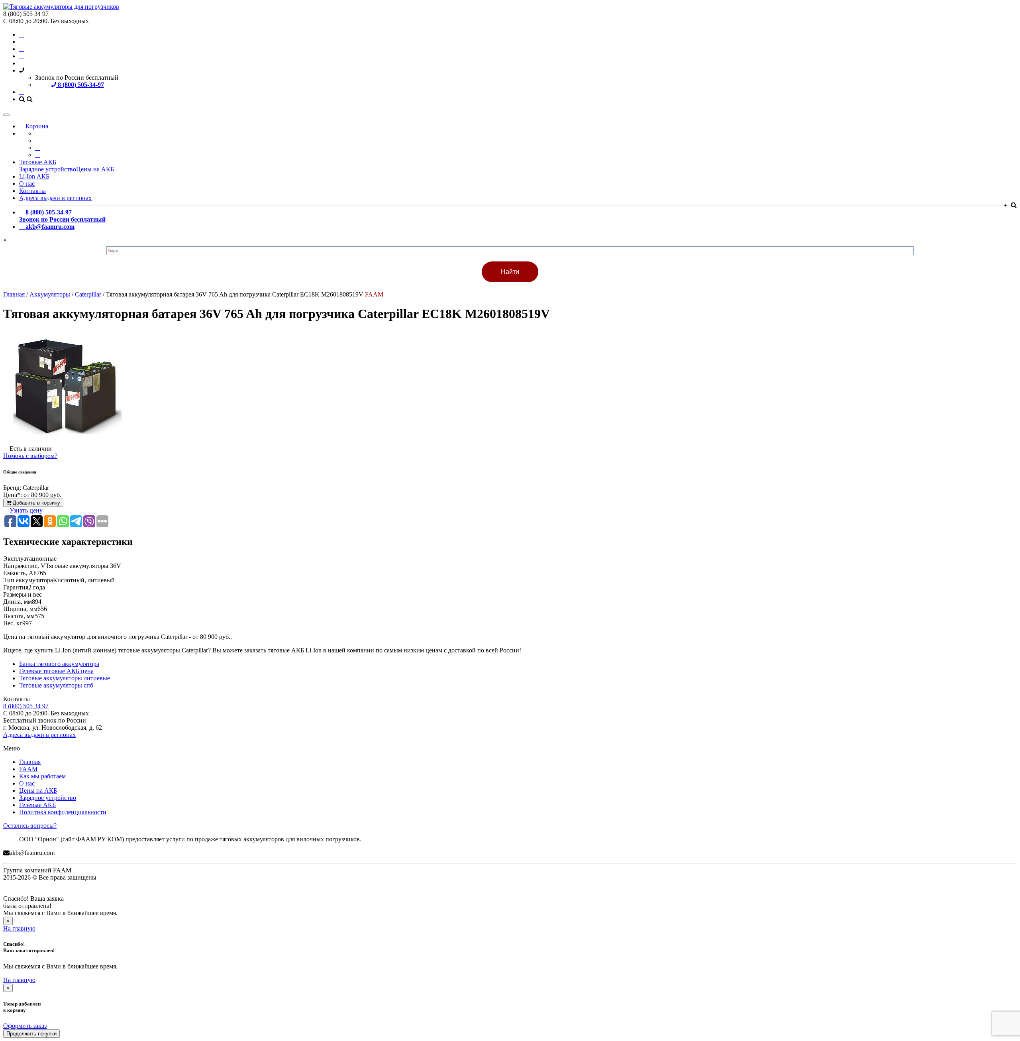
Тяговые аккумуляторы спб (56, 685)
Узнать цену (25, 510)
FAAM (28, 769)
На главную (19, 928)
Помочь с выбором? (30, 455)
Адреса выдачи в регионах (55, 197)
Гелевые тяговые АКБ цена (56, 671)
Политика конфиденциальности (62, 812)
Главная (30, 761)
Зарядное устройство (47, 169)
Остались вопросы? (30, 825)
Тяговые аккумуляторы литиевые (64, 678)
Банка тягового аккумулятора (59, 663)
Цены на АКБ (95, 169)
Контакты (32, 190)
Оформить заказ (25, 1025)
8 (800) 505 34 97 (26, 706)
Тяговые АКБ (37, 162)
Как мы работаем (42, 776)
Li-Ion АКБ (34, 176)
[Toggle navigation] (6, 115)
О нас (27, 183)
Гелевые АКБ (37, 804)
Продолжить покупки (31, 1034)
